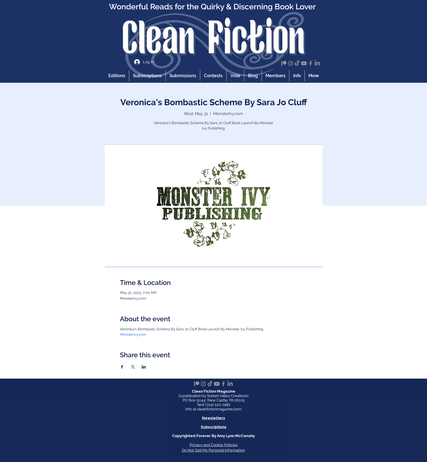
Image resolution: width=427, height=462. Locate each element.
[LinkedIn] (317, 63)
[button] (296, 75)
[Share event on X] (133, 367)
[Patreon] (284, 63)
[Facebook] (310, 63)
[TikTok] (297, 63)
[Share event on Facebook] (122, 367)
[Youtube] (304, 63)
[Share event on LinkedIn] (144, 367)
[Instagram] (290, 63)
